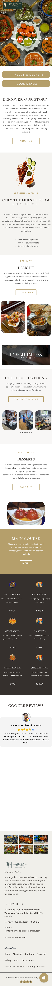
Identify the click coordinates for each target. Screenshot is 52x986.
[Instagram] (24, 981)
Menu (16, 960)
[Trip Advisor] (27, 981)
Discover (41, 954)
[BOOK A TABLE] (43, 978)
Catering (30, 966)
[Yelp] (30, 981)
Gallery (7, 960)
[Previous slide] (3, 420)
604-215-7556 (19, 937)
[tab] (20, 432)
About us (17, 954)
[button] (3, 33)
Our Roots (29, 954)
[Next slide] (48, 420)
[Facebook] (21, 981)
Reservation (28, 960)
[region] (26, 33)
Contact (41, 966)
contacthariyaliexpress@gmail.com (22, 930)
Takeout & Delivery (14, 966)
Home (7, 954)
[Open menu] (46, 5)
